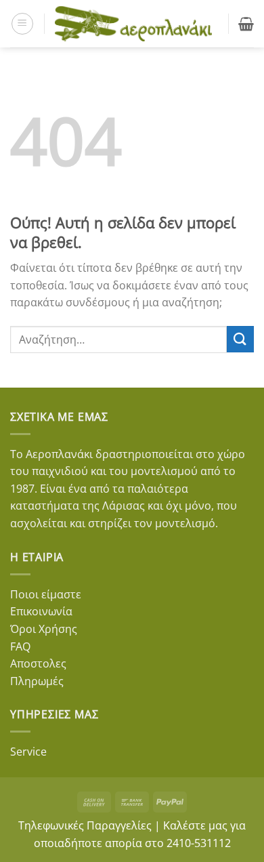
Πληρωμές (37, 681)
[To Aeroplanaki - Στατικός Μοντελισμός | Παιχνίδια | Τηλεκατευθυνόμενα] (133, 24)
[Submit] (240, 339)
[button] (22, 24)
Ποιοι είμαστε (45, 594)
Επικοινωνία (41, 611)
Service (28, 751)
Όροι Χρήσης (43, 628)
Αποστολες (38, 663)
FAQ (20, 646)
